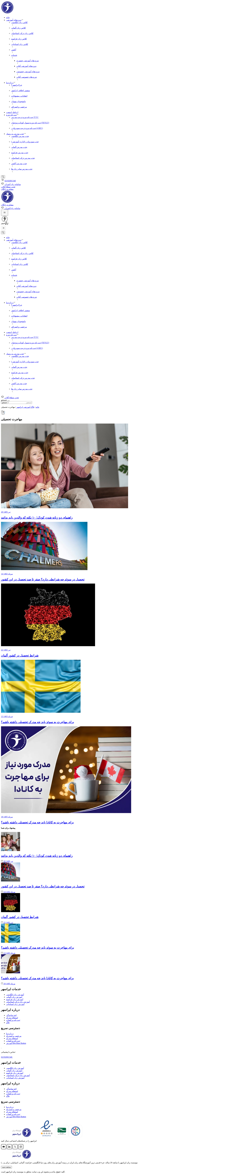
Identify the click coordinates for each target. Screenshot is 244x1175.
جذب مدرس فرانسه (19, 153)
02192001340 (10, 181)
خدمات (14, 55)
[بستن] (8, 400)
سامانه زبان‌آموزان (12, 208)
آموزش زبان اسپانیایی (15, 1004)
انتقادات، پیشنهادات (19, 96)
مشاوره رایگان (7, 189)
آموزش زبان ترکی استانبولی (18, 1002)
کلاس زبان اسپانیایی (19, 44)
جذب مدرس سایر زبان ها (21, 169)
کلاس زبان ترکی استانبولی (22, 33)
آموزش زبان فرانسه (14, 999)
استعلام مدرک (12, 1018)
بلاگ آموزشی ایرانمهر (25, 407)
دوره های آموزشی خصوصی (28, 71)
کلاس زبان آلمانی (18, 28)
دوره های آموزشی (13, 20)
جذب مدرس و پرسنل (15, 134)
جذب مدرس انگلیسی (20, 136)
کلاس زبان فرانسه (19, 39)
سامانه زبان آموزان (13, 184)
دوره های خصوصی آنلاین (26, 77)
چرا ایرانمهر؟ (16, 85)
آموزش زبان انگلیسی (15, 995)
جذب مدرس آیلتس (19, 163)
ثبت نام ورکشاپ (13, 1020)
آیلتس (13, 50)
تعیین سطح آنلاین (8, 187)
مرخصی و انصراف (19, 107)
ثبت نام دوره (11, 115)
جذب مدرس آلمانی (19, 147)
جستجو (4, 402)
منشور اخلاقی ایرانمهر (20, 90)
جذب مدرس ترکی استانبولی (23, 158)
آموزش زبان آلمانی (14, 997)
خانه (8, 17)
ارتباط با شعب (12, 112)
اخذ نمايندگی (11, 1015)
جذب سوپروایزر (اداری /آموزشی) (25, 142)
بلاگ (8, 1022)
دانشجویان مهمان (18, 101)
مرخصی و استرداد (13, 1036)
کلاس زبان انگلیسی (19, 22)
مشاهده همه (6, 1167)
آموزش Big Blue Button (16, 1043)
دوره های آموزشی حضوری (27, 61)
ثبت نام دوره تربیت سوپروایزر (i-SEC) (27, 128)
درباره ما (9, 83)
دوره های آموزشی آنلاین (26, 66)
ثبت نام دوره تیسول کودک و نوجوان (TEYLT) (30, 123)
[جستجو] (3, 176)
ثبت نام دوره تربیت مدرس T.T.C (25, 117)
